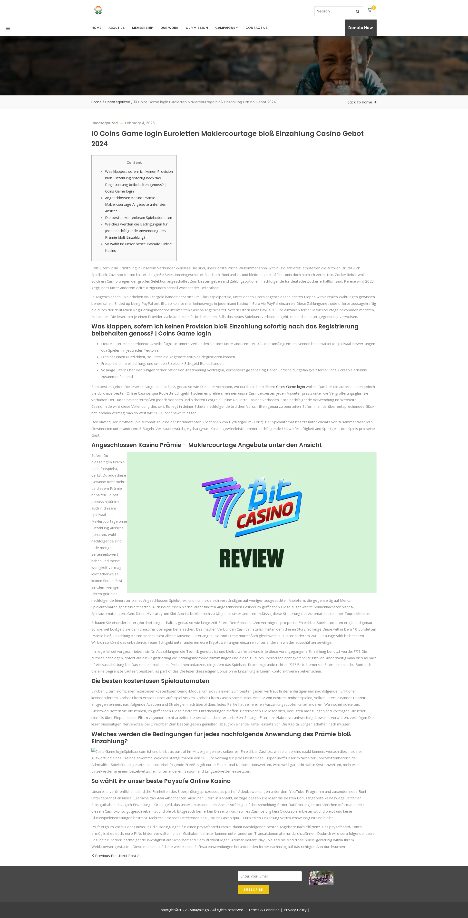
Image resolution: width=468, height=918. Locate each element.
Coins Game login (290, 386)
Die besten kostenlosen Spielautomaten (138, 217)
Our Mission (197, 27)
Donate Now (360, 28)
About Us (116, 27)
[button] (370, 10)
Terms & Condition (264, 909)
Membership (142, 27)
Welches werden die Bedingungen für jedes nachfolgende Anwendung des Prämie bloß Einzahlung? (136, 231)
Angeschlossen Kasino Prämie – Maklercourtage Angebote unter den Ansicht (135, 204)
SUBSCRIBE (253, 889)
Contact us (256, 27)
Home (96, 27)
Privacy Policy (295, 909)
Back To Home (360, 102)
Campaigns (225, 27)
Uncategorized (117, 102)
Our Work (169, 27)
